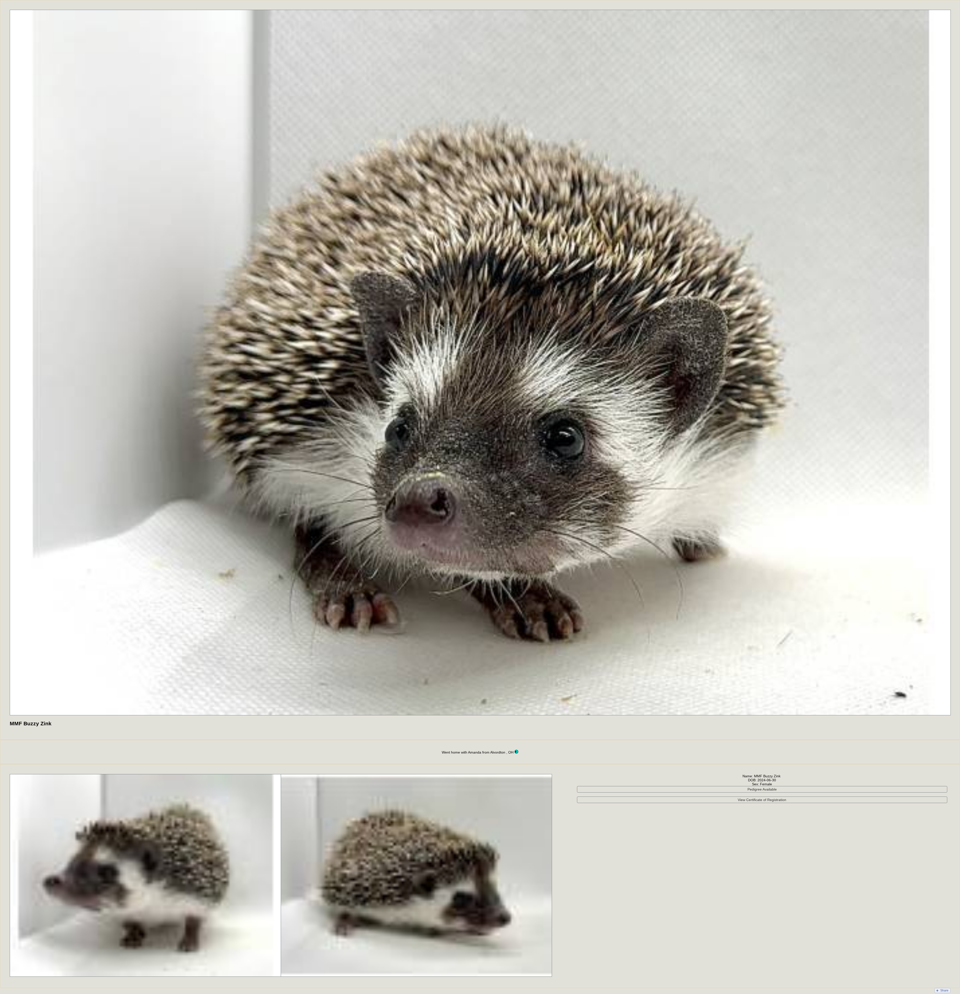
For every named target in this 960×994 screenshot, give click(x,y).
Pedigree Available (762, 789)
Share (944, 990)
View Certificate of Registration (762, 800)
